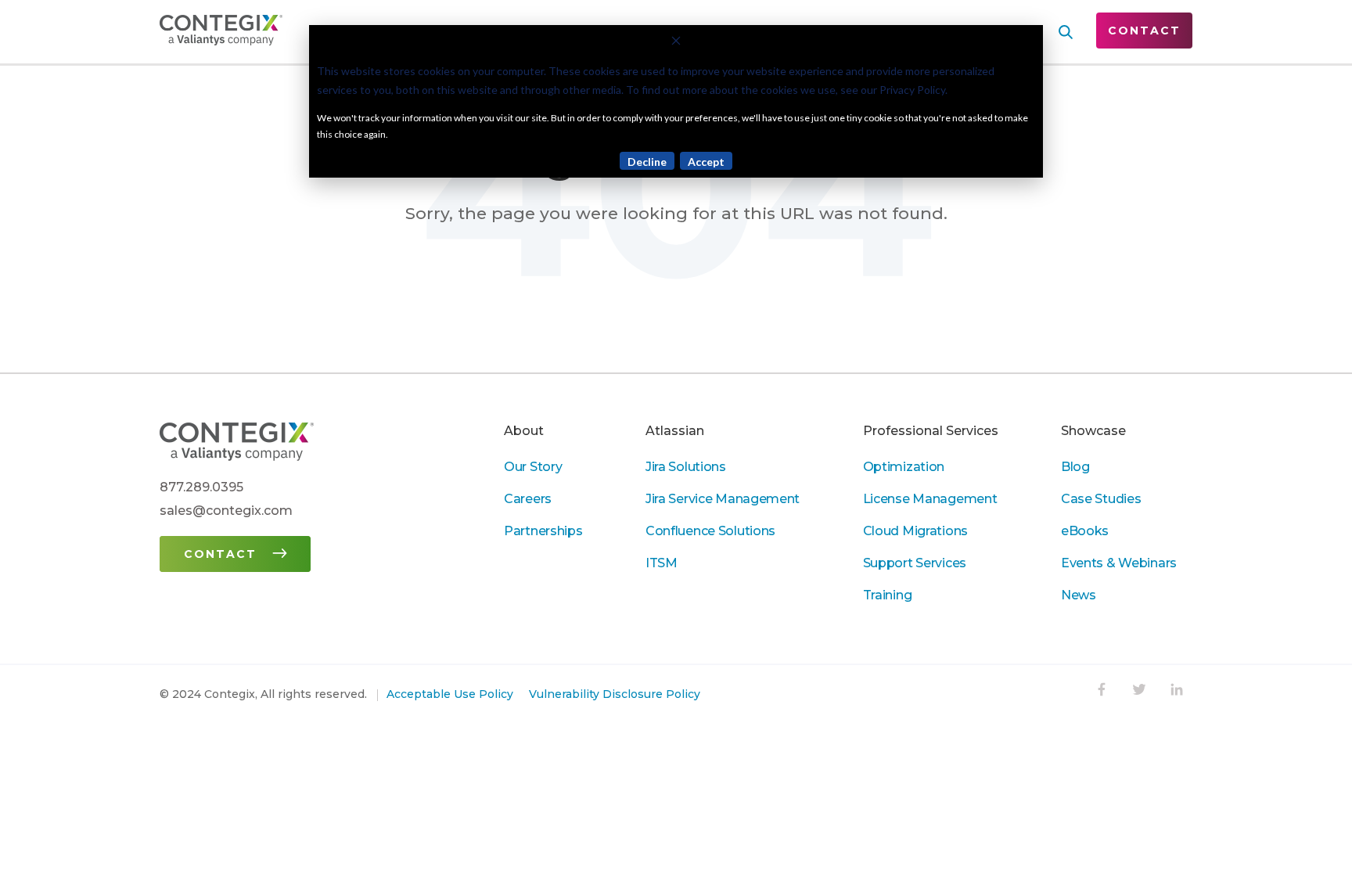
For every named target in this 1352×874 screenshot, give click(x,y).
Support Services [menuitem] (914, 563)
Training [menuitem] (887, 595)
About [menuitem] (524, 430)
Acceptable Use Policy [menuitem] (450, 694)
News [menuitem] (1078, 595)
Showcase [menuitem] (1093, 430)
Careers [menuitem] (528, 498)
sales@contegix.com (226, 510)
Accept (706, 161)
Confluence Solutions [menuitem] (710, 530)
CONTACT (1144, 30)
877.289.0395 (201, 487)
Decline (647, 161)
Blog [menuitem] (1075, 466)
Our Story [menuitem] (533, 466)
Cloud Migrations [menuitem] (915, 530)
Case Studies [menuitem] (1101, 498)
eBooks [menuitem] (1085, 530)
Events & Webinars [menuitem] (1119, 563)
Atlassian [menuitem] (674, 430)
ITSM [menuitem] (661, 563)
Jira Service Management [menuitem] (722, 498)
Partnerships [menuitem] (543, 530)
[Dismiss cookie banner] (676, 42)
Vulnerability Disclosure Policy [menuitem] (614, 694)
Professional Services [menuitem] (930, 430)
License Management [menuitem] (930, 498)
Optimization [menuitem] (904, 466)
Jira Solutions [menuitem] (685, 466)
